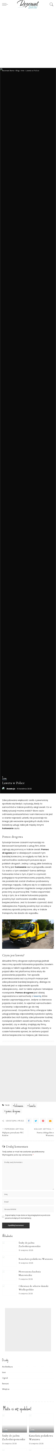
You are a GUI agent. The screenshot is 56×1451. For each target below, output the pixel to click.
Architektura (7, 1367)
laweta (32, 1105)
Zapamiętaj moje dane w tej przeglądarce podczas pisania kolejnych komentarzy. (27, 1216)
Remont (5, 1384)
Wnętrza (5, 1389)
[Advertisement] (28, 38)
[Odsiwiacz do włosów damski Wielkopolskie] (9, 1289)
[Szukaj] (51, 4)
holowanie (19, 1105)
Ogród (5, 1378)
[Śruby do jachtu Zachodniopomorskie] (9, 1246)
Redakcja (11, 789)
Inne (4, 778)
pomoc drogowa (13, 1111)
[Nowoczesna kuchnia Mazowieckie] (9, 1275)
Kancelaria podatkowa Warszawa (36, 1259)
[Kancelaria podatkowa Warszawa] (9, 1261)
